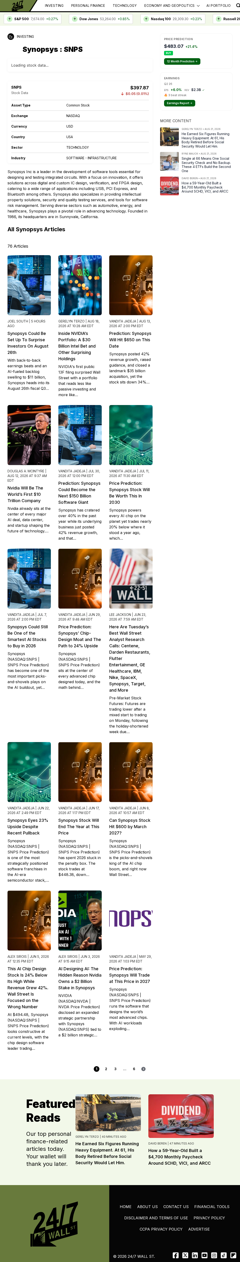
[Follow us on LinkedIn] (195, 1255)
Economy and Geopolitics (169, 6)
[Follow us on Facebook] (176, 1255)
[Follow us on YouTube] (204, 1255)
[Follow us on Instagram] (214, 1255)
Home (125, 1206)
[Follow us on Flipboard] (233, 1255)
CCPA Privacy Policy (161, 1229)
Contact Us (176, 1206)
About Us (147, 1206)
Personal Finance (88, 6)
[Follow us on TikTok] (224, 1255)
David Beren (157, 1143)
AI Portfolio (218, 6)
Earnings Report (179, 103)
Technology (125, 6)
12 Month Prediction (182, 61)
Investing (54, 6)
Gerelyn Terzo (87, 1136)
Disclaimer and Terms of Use (156, 1218)
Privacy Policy (209, 1218)
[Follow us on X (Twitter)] (185, 1255)
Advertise (199, 1229)
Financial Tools (211, 1206)
